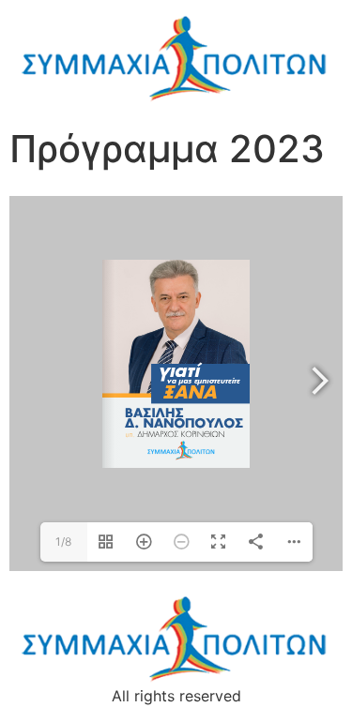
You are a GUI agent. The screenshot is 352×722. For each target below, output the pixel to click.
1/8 (63, 541)
